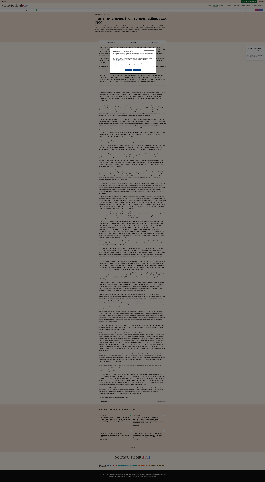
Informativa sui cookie (120, 60)
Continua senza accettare (149, 49)
